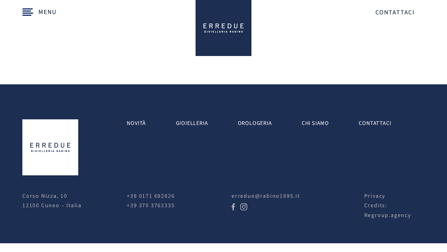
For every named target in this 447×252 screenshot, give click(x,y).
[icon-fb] (233, 206)
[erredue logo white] (50, 122)
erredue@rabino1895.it (266, 196)
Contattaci (395, 12)
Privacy (375, 196)
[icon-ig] (243, 206)
